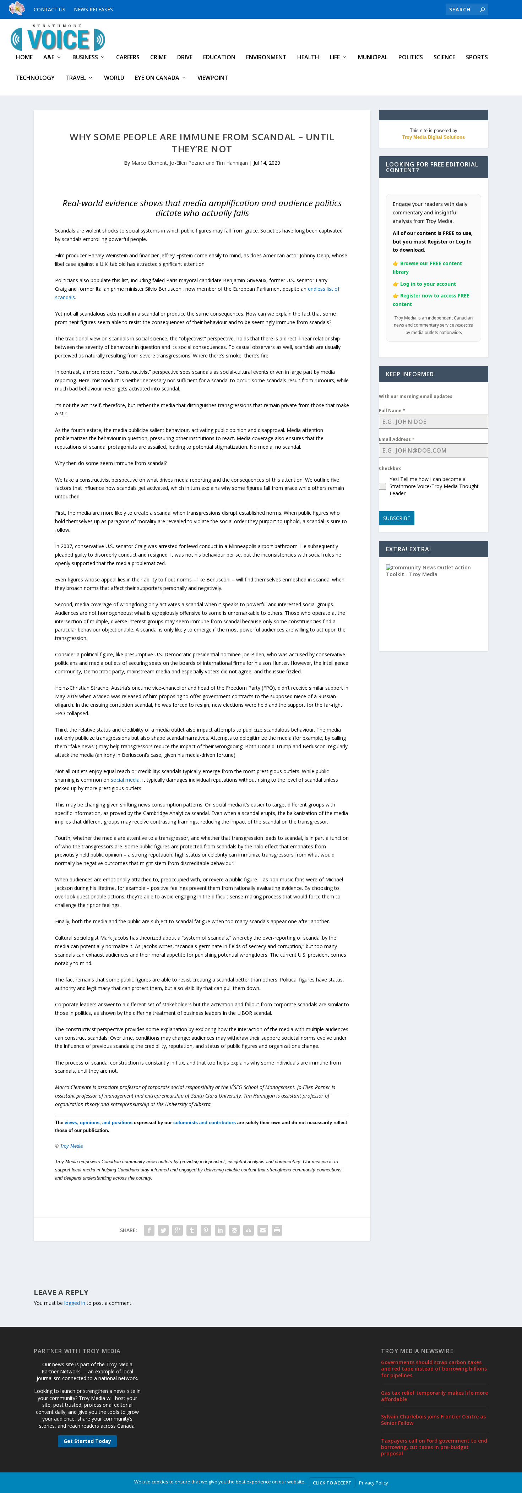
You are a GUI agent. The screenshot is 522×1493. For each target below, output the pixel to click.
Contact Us (49, 9)
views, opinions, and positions (98, 1122)
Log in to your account (428, 283)
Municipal (373, 57)
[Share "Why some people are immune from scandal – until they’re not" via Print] (277, 1230)
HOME (24, 57)
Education (219, 57)
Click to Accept (332, 1483)
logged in (74, 1303)
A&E (48, 57)
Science (444, 57)
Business (85, 57)
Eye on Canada (157, 78)
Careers (128, 57)
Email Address (396, 439)
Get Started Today (87, 1441)
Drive (184, 57)
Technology (35, 78)
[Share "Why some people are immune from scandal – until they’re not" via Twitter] (163, 1230)
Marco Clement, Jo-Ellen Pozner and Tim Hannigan (189, 162)
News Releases (93, 9)
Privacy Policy (373, 1483)
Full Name (392, 411)
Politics (410, 57)
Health (308, 57)
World (114, 78)
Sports (477, 57)
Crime (158, 57)
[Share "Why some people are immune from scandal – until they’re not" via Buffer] (234, 1230)
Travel (75, 78)
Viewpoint (212, 78)
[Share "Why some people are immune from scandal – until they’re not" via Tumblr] (192, 1230)
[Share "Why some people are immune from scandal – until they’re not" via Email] (263, 1230)
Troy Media (71, 1146)
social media (125, 779)
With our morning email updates (415, 396)
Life (335, 57)
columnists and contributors (204, 1122)
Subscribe (396, 518)
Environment (266, 57)
